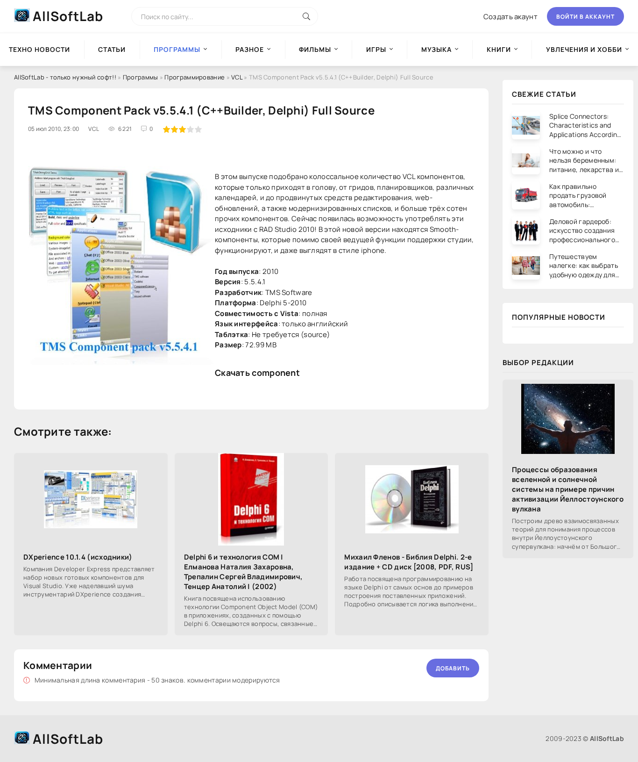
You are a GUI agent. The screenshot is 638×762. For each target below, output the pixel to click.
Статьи (112, 49)
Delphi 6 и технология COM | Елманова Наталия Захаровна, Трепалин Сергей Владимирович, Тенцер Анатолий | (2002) (243, 571)
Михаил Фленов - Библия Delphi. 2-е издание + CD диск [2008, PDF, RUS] (408, 562)
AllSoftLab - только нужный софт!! (65, 77)
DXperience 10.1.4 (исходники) (78, 557)
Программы (140, 77)
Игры (376, 49)
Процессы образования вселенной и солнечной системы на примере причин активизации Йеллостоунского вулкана (568, 489)
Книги (499, 49)
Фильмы (315, 49)
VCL (236, 77)
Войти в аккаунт (585, 17)
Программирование (194, 77)
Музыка (436, 49)
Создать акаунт (510, 17)
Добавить (453, 668)
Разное (249, 49)
